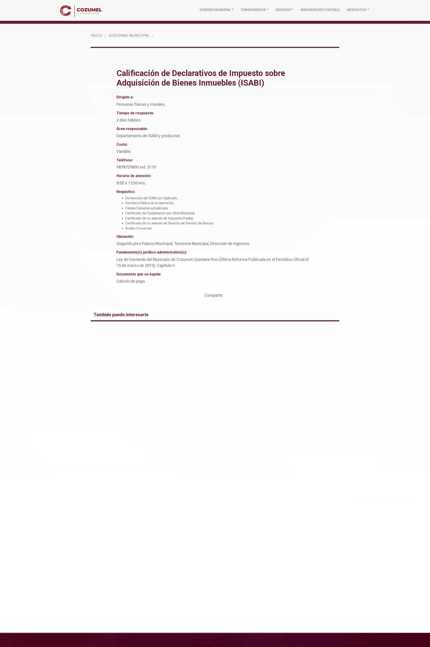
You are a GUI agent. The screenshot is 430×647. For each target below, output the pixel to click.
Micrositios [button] (356, 10)
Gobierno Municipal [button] (215, 10)
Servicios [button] (283, 10)
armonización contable (320, 10)
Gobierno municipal (129, 35)
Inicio (97, 35)
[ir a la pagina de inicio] (82, 10)
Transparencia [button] (253, 10)
